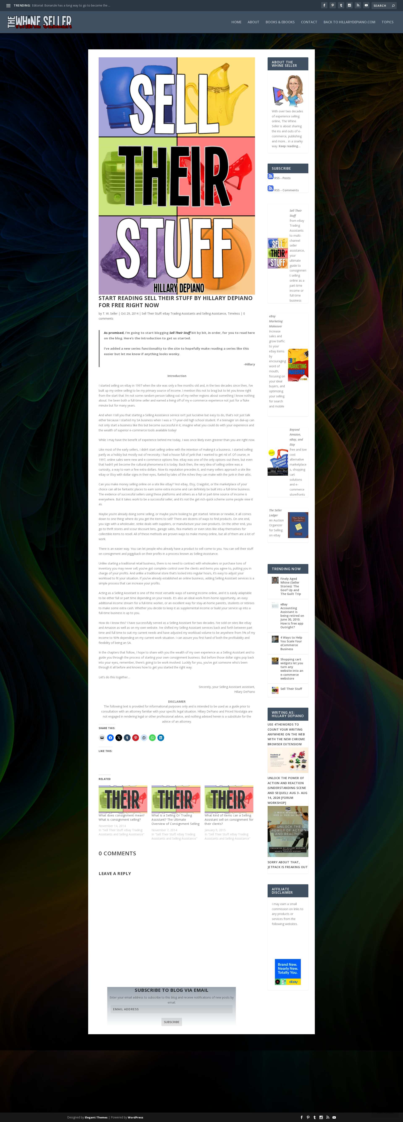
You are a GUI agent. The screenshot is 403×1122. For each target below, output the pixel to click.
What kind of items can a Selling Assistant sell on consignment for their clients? (229, 819)
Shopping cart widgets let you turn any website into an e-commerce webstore (291, 668)
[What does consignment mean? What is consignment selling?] (123, 799)
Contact (309, 22)
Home (236, 22)
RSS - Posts (281, 178)
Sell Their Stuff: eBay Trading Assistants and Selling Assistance (184, 313)
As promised (114, 333)
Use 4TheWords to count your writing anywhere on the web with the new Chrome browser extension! (286, 734)
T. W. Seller (110, 313)
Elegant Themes (96, 1117)
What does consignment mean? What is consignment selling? (122, 817)
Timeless (234, 313)
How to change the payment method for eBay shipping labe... (73, 5)
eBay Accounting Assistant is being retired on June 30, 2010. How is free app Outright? (292, 615)
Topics (388, 22)
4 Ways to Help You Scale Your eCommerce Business (291, 643)
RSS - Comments (286, 190)
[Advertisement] (201, 1079)
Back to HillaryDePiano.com (349, 22)
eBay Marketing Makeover (276, 321)
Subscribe (171, 1022)
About (253, 22)
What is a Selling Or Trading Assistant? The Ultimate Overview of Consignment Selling (176, 819)
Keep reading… (290, 146)
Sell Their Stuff (180, 333)
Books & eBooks (280, 22)
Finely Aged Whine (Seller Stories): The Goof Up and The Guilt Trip (290, 586)
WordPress (135, 1117)
